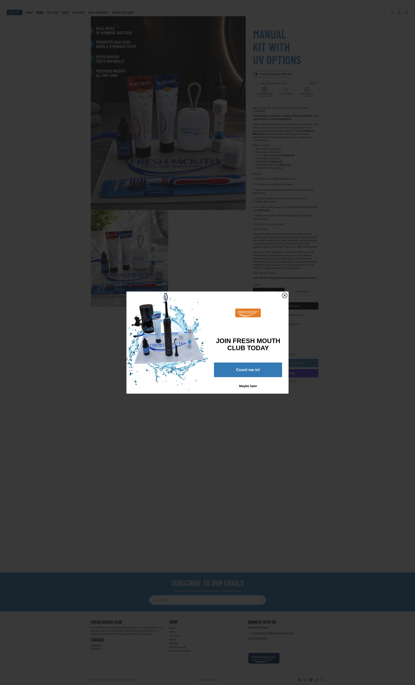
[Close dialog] (284, 295)
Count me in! (248, 370)
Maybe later (248, 386)
